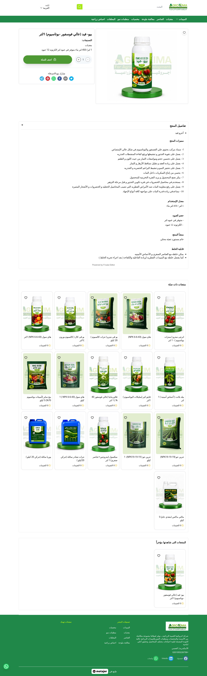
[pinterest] (47, 78)
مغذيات (169, 19)
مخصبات (135, 19)
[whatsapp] (53, 78)
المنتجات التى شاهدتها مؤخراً (171, 542)
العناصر (160, 19)
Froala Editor (109, 265)
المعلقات (111, 19)
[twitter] (71, 78)
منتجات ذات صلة (177, 284)
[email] (65, 78)
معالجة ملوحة (148, 19)
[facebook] (59, 78)
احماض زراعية (98, 19)
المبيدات (183, 19)
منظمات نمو (123, 19)
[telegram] (42, 78)
